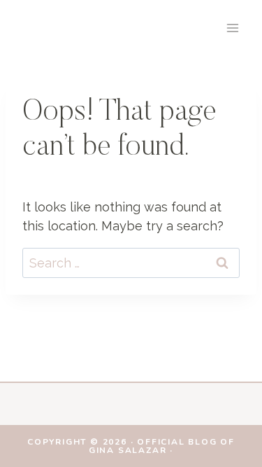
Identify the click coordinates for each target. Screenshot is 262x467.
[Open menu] (232, 28)
